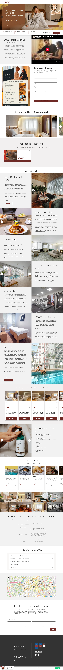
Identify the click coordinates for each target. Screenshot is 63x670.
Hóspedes (33, 31)
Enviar (53, 629)
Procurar (57, 32)
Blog (60, 1)
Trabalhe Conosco (58, 2)
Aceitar (57, 668)
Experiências (39, 1)
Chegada (18, 31)
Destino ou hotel (8, 31)
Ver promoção (17, 160)
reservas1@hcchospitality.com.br (21, 653)
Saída (24, 31)
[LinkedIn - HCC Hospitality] (38, 655)
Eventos (44, 1)
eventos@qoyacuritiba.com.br (21, 657)
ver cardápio (8, 203)
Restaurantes (50, 1)
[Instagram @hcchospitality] (36, 655)
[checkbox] (46, 95)
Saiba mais (11, 488)
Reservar (11, 418)
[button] (2, 17)
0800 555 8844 (21, 650)
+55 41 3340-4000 (21, 646)
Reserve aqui (8, 380)
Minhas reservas (56, 34)
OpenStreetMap (50, 596)
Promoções (34, 1)
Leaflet (46, 596)
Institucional (56, 1)
